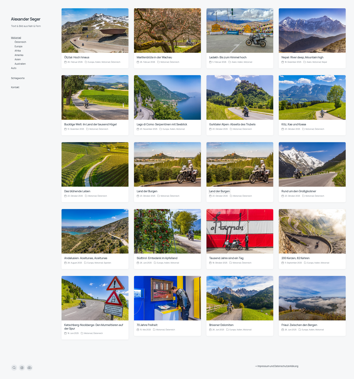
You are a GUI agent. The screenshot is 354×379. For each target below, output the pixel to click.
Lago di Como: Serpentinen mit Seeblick (162, 124)
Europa (18, 46)
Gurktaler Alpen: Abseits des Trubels (232, 124)
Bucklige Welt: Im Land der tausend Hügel (90, 124)
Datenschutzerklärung (286, 366)
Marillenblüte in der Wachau (154, 57)
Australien (20, 63)
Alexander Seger (25, 19)
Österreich (20, 42)
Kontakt (15, 87)
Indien (240, 62)
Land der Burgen (147, 191)
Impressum (263, 366)
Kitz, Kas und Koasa (294, 124)
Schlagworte (18, 78)
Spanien (107, 262)
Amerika (19, 55)
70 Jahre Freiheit (147, 325)
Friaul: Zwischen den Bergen (299, 325)
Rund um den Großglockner (299, 191)
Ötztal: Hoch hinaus (76, 57)
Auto (13, 68)
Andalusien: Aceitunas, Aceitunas (85, 258)
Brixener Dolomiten (221, 325)
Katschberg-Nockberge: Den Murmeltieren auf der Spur (93, 326)
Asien (18, 59)
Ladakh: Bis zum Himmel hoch (228, 57)
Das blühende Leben (77, 191)
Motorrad (16, 37)
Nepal (324, 62)
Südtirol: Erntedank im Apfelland (157, 258)
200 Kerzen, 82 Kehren (296, 258)
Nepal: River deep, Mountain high (302, 57)
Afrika (18, 50)
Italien (98, 62)
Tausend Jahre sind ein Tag (226, 258)
